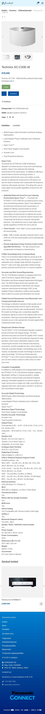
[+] (5, 93)
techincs (23, 113)
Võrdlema (7, 101)
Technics (12, 10)
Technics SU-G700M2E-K (11, 600)
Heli (13, 108)
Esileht (4, 10)
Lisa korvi (13, 93)
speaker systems (13, 113)
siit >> (12, 81)
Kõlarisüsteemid (24, 10)
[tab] (5, 125)
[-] (3, 93)
